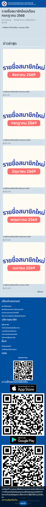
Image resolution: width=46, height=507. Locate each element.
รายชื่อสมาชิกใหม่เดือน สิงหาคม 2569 (16, 91)
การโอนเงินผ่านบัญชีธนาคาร (11, 328)
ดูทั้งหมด (40, 292)
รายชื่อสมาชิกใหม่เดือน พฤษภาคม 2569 (17, 236)
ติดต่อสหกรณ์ (6, 346)
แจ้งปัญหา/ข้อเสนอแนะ (9, 349)
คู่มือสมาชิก (5, 324)
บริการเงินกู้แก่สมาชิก (8, 337)
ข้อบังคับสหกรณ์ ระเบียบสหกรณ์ (12, 309)
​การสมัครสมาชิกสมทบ (9, 331)
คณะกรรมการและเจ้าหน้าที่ (10, 313)
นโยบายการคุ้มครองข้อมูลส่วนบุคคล (14, 316)
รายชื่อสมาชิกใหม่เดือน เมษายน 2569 (16, 285)
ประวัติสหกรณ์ (6, 306)
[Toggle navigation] (43, 3)
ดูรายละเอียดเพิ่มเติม (9, 499)
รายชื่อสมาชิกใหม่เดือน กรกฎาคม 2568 (15, 27)
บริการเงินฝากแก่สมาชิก (9, 334)
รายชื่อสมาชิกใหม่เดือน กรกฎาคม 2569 (16, 140)
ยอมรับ (23, 503)
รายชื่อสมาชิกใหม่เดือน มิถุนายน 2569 (16, 188)
